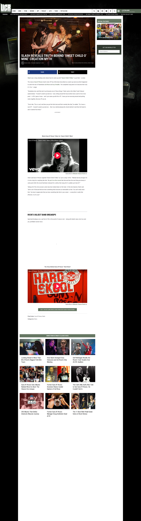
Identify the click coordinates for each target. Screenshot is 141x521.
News (19, 11)
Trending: (5, 14)
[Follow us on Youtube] (106, 11)
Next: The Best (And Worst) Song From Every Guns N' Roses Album (57, 309)
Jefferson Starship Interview (75, 14)
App (38, 11)
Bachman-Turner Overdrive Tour (94, 14)
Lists (50, 11)
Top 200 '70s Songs (104, 37)
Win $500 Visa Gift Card (127, 14)
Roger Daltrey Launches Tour (57, 14)
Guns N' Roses (38, 316)
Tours (56, 11)
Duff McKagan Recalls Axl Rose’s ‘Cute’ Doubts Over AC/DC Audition (81, 360)
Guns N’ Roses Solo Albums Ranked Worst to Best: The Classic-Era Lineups (30, 387)
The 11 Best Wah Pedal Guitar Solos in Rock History (83, 413)
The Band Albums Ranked (112, 14)
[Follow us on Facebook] (110, 11)
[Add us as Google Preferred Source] (98, 11)
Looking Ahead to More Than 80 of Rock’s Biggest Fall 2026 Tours (31, 360)
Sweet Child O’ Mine (67, 78)
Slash (29, 78)
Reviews (32, 11)
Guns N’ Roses (38, 82)
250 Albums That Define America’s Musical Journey (30, 413)
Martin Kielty (27, 63)
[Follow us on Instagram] (102, 11)
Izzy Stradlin (56, 84)
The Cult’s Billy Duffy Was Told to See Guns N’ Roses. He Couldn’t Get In (83, 387)
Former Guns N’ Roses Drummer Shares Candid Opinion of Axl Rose (55, 387)
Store (25, 11)
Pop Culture (64, 11)
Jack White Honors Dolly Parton (38, 14)
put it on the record (55, 180)
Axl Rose (47, 84)
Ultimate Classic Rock (79, 173)
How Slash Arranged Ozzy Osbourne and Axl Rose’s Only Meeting (57, 360)
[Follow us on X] (115, 11)
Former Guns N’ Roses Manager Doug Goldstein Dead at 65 (57, 414)
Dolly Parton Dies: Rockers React (19, 14)
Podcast (44, 11)
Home (14, 11)
